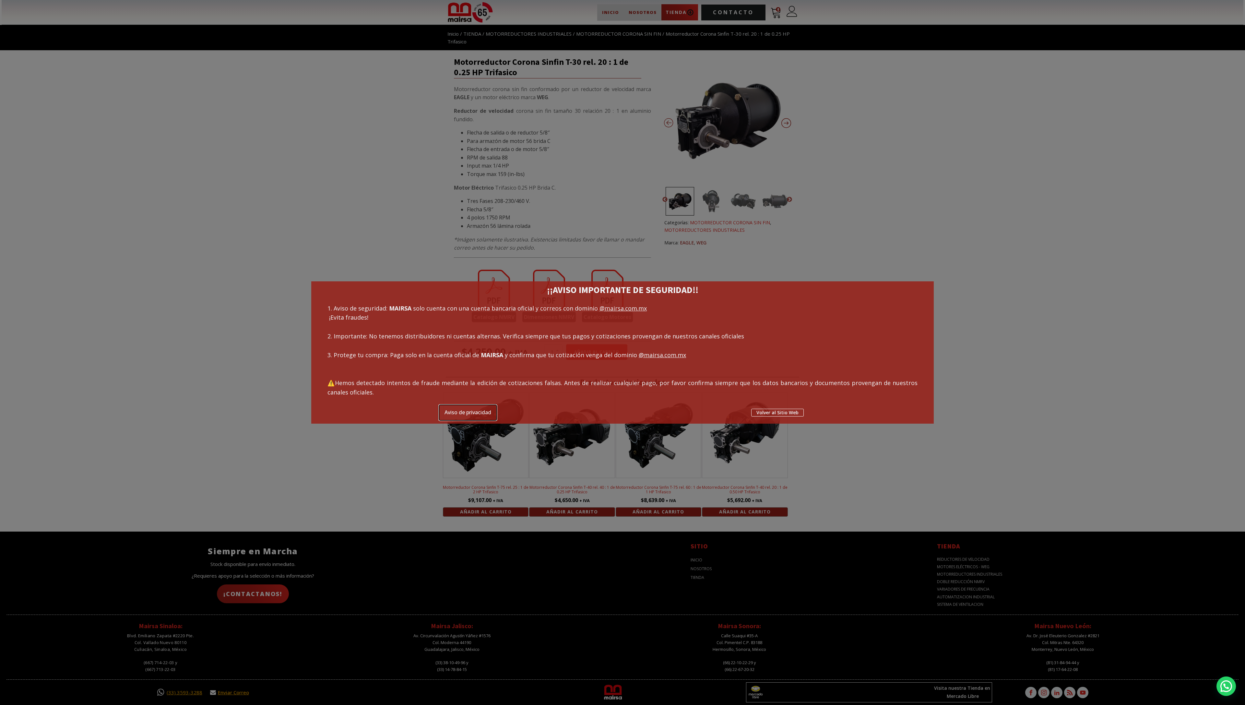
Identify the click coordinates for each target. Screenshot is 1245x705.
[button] (1226, 686)
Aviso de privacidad (468, 412)
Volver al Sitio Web (777, 412)
